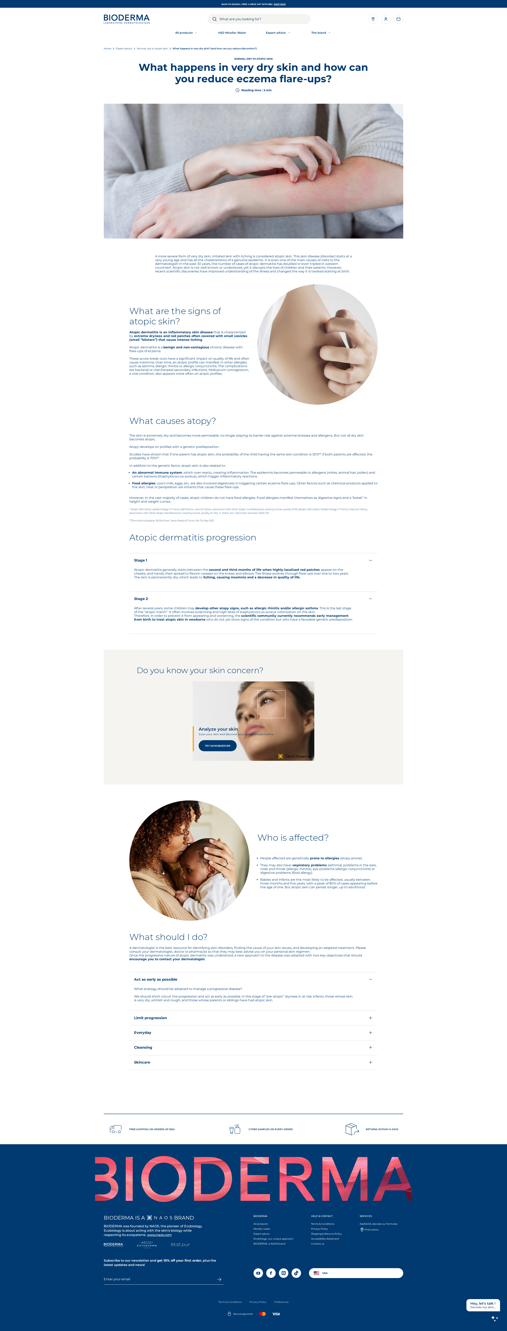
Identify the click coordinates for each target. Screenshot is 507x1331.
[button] (398, 19)
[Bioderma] (113, 1245)
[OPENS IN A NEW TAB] (159, 1218)
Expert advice (262, 1233)
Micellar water (262, 1228)
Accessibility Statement (325, 1238)
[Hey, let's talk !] (494, 1318)
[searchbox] (265, 19)
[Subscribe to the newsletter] (219, 1279)
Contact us (317, 1243)
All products (261, 1223)
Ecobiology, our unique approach (273, 1238)
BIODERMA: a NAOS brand (269, 1243)
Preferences (281, 1301)
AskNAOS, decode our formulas (378, 1223)
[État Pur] (180, 1245)
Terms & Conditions (322, 1223)
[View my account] (386, 19)
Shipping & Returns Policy (326, 1233)
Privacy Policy (319, 1228)
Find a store (371, 1229)
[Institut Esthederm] (146, 1245)
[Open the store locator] (373, 19)
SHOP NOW (280, 4)
